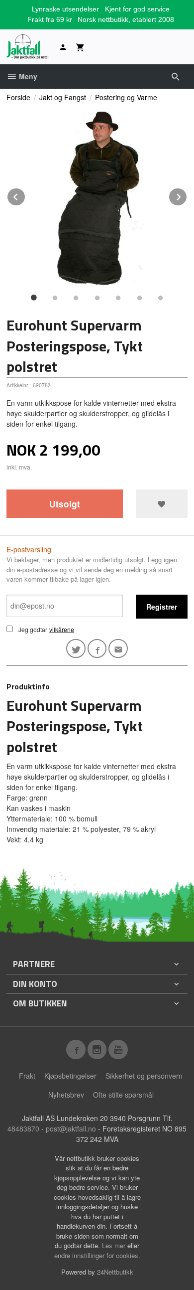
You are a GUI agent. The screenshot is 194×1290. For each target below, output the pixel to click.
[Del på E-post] (118, 648)
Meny (27, 76)
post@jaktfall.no (71, 1128)
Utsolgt (64, 503)
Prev (25, 195)
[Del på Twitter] (76, 648)
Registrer (161, 607)
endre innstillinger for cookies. (97, 1255)
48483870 (23, 1128)
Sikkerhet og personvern (144, 1076)
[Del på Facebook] (97, 648)
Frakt (27, 1076)
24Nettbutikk (115, 1272)
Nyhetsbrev (66, 1095)
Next (187, 195)
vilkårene (61, 629)
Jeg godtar (32, 629)
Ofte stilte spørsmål (123, 1095)
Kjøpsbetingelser (70, 1076)
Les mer (114, 1245)
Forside (18, 97)
